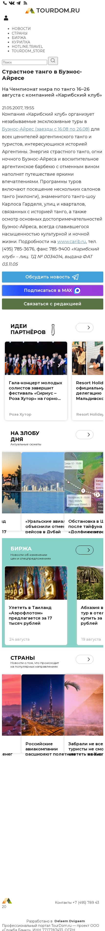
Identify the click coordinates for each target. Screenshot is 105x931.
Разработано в (55, 921)
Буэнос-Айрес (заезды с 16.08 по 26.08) (46, 129)
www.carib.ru (71, 241)
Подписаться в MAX (48, 290)
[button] (80, 327)
